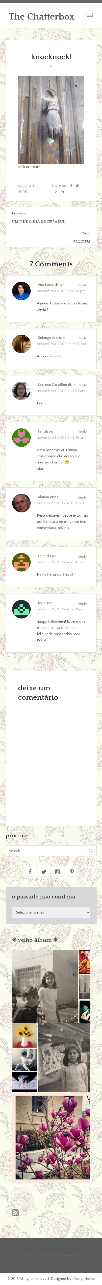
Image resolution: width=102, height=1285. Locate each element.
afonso (43, 497)
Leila (42, 556)
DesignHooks (84, 1279)
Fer (40, 431)
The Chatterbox (42, 17)
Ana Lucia (46, 285)
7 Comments (51, 264)
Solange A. (46, 338)
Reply (82, 285)
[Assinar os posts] (15, 1213)
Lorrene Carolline (52, 385)
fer (40, 603)
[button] (45, 986)
